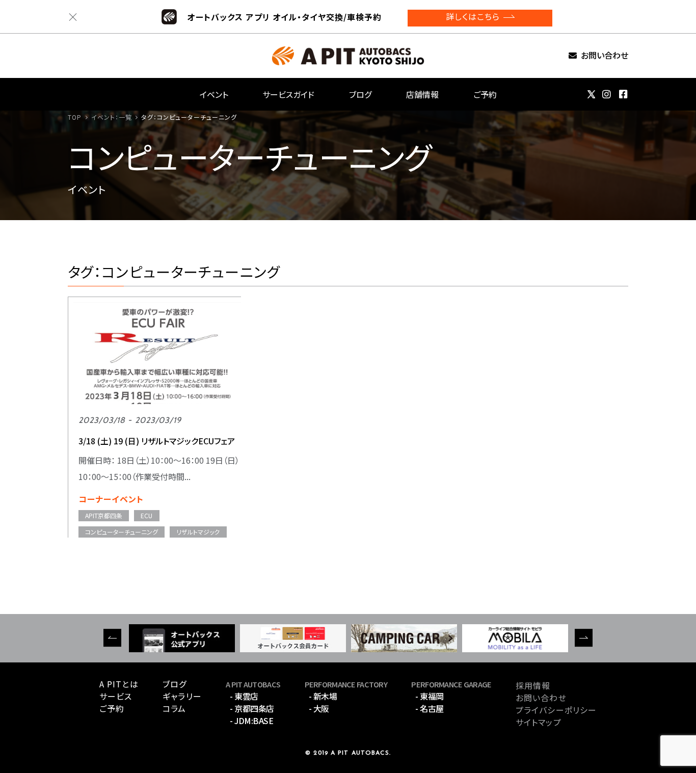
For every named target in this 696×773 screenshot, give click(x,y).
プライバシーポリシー (556, 710)
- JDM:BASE (251, 720)
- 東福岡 (429, 696)
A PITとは (119, 684)
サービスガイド (288, 94)
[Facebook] (623, 94)
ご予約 (485, 94)
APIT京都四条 (103, 515)
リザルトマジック (198, 531)
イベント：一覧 (111, 117)
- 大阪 (319, 708)
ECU (146, 515)
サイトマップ (538, 722)
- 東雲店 (244, 696)
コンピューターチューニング (121, 531)
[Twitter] (591, 94)
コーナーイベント (111, 499)
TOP (75, 117)
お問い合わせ (604, 55)
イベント (214, 94)
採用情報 (533, 685)
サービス (115, 696)
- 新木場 (323, 696)
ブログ (360, 94)
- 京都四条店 (252, 708)
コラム (174, 708)
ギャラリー (182, 696)
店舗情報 (422, 94)
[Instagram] (606, 94)
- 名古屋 (429, 708)
